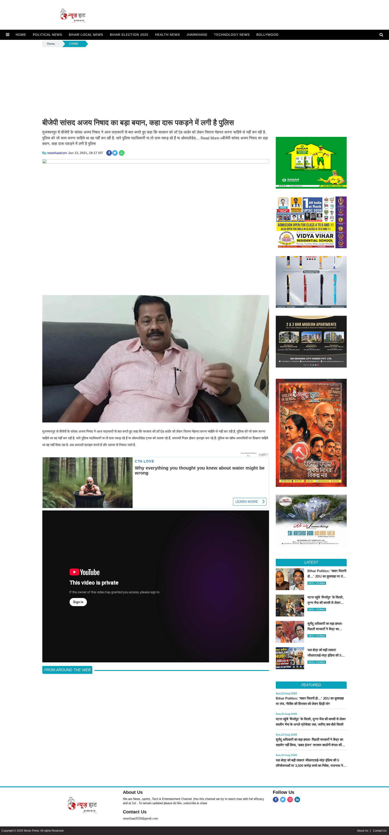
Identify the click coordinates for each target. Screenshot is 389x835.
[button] (7, 34)
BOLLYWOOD (267, 34)
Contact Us (135, 811)
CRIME (74, 43)
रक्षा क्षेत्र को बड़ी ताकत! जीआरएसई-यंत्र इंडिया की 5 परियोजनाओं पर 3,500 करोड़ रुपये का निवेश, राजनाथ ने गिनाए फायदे (309, 765)
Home (51, 43)
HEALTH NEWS (167, 34)
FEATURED (311, 685)
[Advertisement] (194, 81)
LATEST (311, 562)
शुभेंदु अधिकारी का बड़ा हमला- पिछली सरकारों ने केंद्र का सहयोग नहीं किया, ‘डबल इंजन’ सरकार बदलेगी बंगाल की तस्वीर (309, 745)
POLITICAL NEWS (47, 34)
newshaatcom (57, 153)
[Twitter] (283, 799)
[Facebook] (275, 799)
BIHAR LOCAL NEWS (86, 34)
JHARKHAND (197, 34)
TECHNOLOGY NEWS (232, 34)
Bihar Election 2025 (129, 34)
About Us (133, 792)
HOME (21, 34)
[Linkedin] (297, 799)
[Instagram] (290, 799)
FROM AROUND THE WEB (67, 670)
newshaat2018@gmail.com (140, 818)
